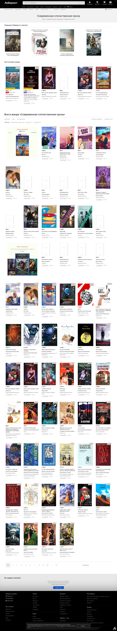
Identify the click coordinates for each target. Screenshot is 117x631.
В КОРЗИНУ (9, 100)
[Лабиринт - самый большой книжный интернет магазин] (12, 2)
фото (18, 68)
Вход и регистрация (92, 598)
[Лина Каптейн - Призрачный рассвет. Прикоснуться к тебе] (67, 148)
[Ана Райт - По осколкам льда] (49, 148)
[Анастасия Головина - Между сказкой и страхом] (84, 384)
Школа (42, 7)
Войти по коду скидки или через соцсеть (98, 596)
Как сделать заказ (91, 610)
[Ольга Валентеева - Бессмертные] (85, 227)
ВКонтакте (8, 609)
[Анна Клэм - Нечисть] (13, 188)
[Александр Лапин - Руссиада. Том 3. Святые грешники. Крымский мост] (13, 505)
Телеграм (8, 620)
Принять (83, 626)
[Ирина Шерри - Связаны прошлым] (49, 384)
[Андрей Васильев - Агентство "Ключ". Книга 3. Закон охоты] (67, 545)
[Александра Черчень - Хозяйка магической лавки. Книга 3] (31, 545)
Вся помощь (90, 620)
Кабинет (89, 603)
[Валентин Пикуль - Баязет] (103, 505)
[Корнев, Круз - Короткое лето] (94, 55)
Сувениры (35, 609)
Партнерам (63, 620)
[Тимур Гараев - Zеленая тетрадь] (13, 545)
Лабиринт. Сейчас (64, 596)
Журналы (35, 600)
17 (56, 565)
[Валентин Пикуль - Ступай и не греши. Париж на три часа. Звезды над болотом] (67, 465)
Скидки (37, 9)
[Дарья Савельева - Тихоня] (46, 188)
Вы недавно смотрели (12, 578)
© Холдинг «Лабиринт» (94, 627)
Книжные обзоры (64, 603)
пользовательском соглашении (49, 626)
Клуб (65, 7)
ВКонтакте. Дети (10, 611)
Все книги (35, 596)
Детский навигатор (65, 598)
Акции (34, 616)
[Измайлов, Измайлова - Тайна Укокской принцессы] (49, 345)
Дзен (7, 618)
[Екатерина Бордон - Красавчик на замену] (46, 255)
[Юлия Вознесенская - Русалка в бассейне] (67, 345)
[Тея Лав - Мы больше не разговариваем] (49, 227)
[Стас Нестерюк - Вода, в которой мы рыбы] (49, 424)
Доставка (89, 614)
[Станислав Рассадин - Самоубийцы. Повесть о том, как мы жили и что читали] (66, 51)
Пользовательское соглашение (95, 623)
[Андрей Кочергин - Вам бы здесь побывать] (49, 305)
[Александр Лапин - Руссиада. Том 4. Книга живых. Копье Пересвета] (103, 465)
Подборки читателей (65, 605)
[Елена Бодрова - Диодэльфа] (67, 227)
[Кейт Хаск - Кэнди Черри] (85, 148)
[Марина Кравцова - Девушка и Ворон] (10, 227)
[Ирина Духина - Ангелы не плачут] (100, 255)
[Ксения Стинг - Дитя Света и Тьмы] (82, 188)
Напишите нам (91, 618)
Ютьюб (7, 613)
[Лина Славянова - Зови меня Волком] (103, 384)
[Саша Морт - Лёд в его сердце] (28, 188)
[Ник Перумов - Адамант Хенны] (12, 51)
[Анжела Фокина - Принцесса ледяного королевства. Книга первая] (103, 188)
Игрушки (55, 7)
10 (47, 565)
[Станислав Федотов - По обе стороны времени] (49, 465)
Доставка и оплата (8, 9)
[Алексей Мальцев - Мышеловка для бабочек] (67, 305)
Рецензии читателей (65, 600)
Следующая (85, 565)
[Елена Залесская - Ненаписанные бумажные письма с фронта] (49, 505)
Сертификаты (18, 9)
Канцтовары (48, 7)
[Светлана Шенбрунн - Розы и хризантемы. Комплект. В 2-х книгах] (39, 55)
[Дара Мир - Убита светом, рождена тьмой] (49, 88)
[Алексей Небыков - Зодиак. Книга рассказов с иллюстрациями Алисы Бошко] (31, 465)
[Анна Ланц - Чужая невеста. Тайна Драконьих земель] (67, 505)
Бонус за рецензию (38, 620)
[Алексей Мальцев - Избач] (85, 305)
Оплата (89, 612)
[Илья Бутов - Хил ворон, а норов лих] (13, 465)
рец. (17, 67)
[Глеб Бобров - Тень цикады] (103, 345)
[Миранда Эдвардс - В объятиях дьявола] (85, 505)
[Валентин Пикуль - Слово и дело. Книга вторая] (85, 465)
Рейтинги (25, 9)
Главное (37, 7)
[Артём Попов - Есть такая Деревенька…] (103, 88)
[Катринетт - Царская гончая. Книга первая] (31, 227)
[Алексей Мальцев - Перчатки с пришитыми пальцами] (31, 345)
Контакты (56, 9)
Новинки (31, 9)
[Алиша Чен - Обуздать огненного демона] (82, 255)
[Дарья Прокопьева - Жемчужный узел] (64, 188)
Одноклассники (10, 615)
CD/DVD (35, 607)
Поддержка (63, 9)
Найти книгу (58, 587)
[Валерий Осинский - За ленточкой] (85, 424)
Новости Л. (63, 609)
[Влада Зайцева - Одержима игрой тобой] (13, 305)
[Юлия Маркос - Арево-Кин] (85, 345)
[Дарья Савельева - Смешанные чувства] (103, 148)
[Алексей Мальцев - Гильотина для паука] (13, 345)
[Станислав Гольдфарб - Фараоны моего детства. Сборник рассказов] (67, 424)
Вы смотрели (90, 600)
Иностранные (30, 7)
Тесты (61, 607)
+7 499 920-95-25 (44, 9)
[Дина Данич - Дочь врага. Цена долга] (49, 545)
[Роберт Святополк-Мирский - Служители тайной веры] (31, 424)
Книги (23, 7)
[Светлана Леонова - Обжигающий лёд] (64, 88)
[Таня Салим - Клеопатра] (67, 384)
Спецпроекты (63, 613)
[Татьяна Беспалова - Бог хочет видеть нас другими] (103, 424)
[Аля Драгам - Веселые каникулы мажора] (85, 88)
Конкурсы (62, 611)
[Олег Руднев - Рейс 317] (31, 505)
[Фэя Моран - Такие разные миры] (100, 227)
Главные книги (37, 618)
